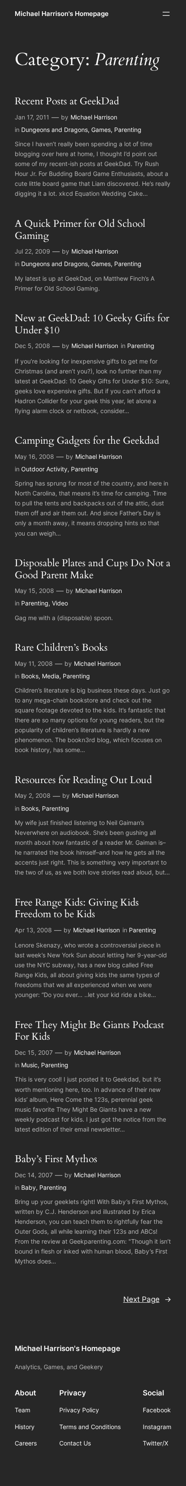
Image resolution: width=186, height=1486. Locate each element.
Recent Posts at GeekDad (67, 101)
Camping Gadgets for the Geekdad (87, 441)
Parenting (127, 129)
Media (50, 676)
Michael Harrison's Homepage (62, 14)
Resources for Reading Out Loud (83, 780)
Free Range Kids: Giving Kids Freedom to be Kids (77, 908)
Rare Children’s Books (61, 648)
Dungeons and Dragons (54, 129)
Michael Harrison (94, 117)
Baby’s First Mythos (56, 1159)
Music (29, 1065)
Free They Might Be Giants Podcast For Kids (89, 1031)
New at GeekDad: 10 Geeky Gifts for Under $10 (92, 324)
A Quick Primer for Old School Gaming (80, 229)
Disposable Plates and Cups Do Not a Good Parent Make (92, 569)
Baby (28, 1187)
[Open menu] (166, 14)
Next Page (147, 1299)
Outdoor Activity (44, 469)
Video (60, 603)
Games (101, 129)
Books (29, 676)
